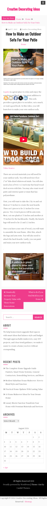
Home (23, 44)
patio (7, 92)
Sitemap (28, 501)
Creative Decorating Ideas (23, 9)
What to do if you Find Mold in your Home (35, 295)
